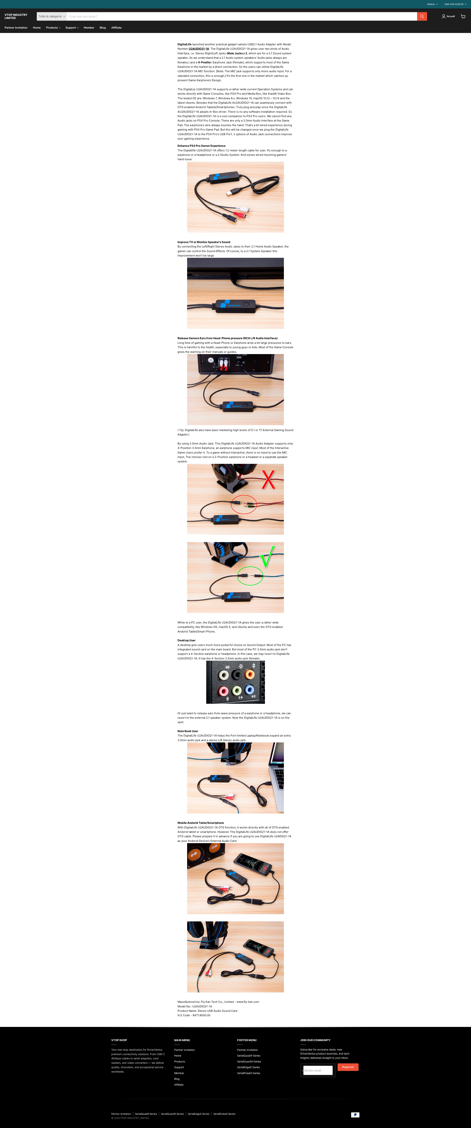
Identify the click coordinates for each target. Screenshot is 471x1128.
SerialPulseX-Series (248, 1073)
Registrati (348, 1067)
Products (52, 27)
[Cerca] (422, 16)
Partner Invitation (16, 27)
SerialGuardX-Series (249, 1061)
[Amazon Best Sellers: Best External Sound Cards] (235, 878)
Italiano (431, 4)
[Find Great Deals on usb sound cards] (235, 682)
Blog (103, 27)
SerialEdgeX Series (248, 1067)
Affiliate (116, 27)
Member (89, 27)
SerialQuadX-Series (248, 1055)
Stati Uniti (454, 4)
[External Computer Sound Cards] (235, 956)
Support (71, 27)
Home (37, 27)
